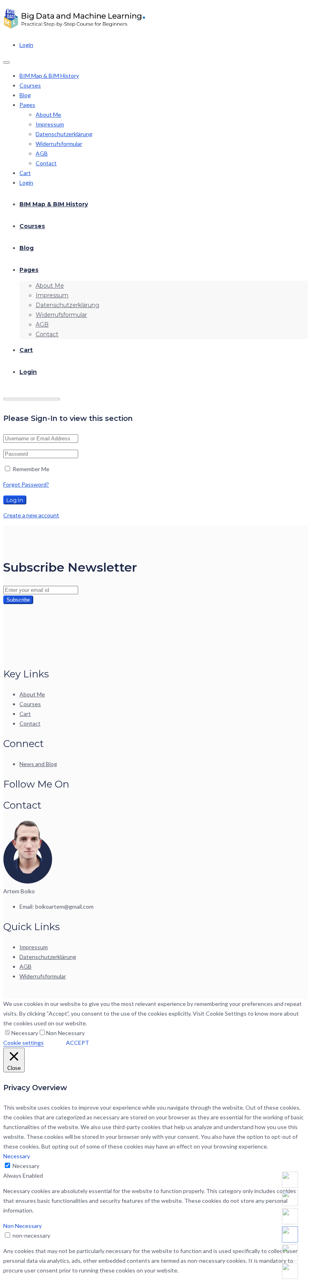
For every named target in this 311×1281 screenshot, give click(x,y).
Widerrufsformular (59, 143)
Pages (27, 104)
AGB (42, 153)
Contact (46, 163)
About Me (48, 114)
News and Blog (38, 763)
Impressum (50, 124)
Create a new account (31, 515)
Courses (30, 85)
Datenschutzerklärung (64, 133)
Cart (25, 172)
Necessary (24, 1032)
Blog (25, 95)
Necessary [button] (16, 1156)
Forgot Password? (26, 484)
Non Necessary (65, 1032)
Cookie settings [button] (23, 1042)
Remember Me (30, 468)
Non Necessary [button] (22, 1225)
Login (26, 44)
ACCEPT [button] (77, 1042)
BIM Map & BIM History (49, 75)
